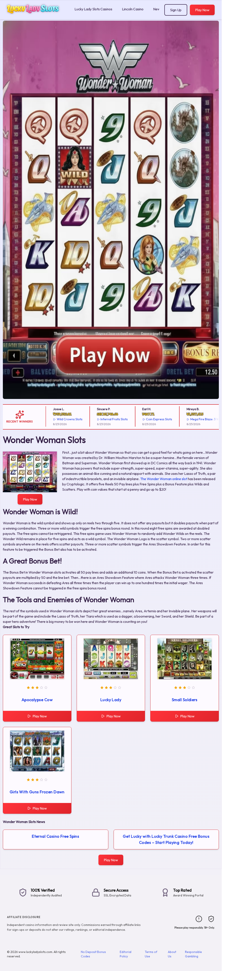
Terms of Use (151, 954)
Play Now (202, 10)
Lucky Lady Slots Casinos (93, 9)
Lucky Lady (111, 699)
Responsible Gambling (193, 954)
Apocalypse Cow (37, 699)
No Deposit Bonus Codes (93, 954)
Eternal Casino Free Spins (55, 836)
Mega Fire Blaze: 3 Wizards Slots (198, 419)
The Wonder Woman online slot (163, 479)
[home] (36, 16)
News (157, 9)
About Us (172, 954)
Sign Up (175, 10)
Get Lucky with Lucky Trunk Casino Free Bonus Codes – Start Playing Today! (166, 839)
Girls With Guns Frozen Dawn (37, 791)
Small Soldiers (184, 699)
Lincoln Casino (132, 9)
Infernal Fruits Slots (99, 419)
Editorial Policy (125, 954)
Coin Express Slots (144, 419)
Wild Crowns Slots (55, 419)
